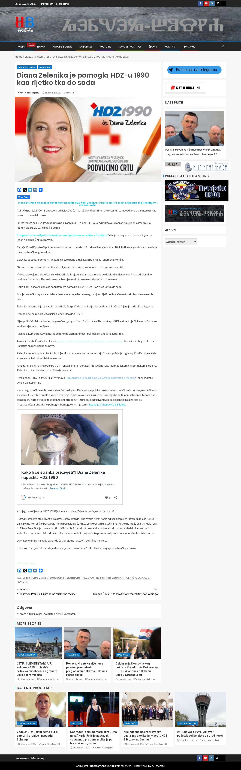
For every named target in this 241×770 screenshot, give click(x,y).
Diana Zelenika (40, 577)
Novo (41, 46)
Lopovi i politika (129, 46)
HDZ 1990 (88, 577)
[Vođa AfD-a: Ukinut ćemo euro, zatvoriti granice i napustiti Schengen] (40, 709)
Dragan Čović (57, 577)
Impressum (46, 3)
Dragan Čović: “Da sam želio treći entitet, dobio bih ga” (126, 591)
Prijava (189, 46)
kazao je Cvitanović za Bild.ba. (107, 404)
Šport (153, 46)
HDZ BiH (100, 577)
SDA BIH (22, 581)
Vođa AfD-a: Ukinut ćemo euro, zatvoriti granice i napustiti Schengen (37, 735)
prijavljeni (37, 613)
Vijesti (24, 46)
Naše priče (45, 67)
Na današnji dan (187, 723)
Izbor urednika (27, 67)
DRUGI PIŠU (131, 723)
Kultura (105, 46)
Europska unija (27, 723)
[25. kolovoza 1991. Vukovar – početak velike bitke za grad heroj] (200, 709)
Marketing (62, 3)
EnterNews (140, 765)
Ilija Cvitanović (114, 577)
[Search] (223, 46)
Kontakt (171, 46)
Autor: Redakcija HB (30, 92)
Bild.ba (26, 577)
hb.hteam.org (73, 577)
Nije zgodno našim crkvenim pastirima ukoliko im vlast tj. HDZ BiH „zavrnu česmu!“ (145, 735)
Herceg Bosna (62, 46)
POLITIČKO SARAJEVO (137, 577)
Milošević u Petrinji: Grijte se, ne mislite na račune (46, 591)
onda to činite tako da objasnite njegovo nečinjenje (90, 341)
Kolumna (85, 46)
